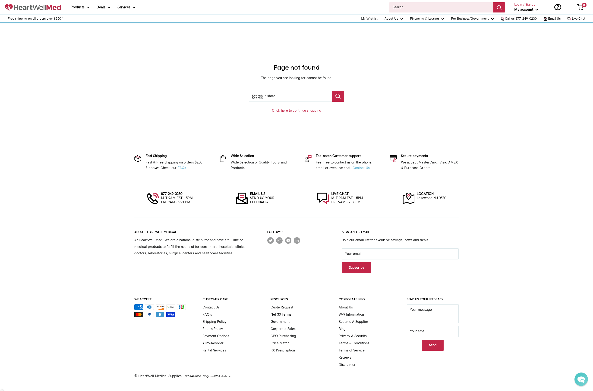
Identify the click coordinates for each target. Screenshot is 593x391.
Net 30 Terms (281, 314)
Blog (342, 329)
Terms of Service (352, 350)
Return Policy (212, 329)
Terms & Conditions (354, 343)
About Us (391, 18)
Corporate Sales (283, 329)
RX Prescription (283, 350)
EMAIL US (257, 194)
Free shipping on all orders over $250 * (35, 18)
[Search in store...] (338, 96)
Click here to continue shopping (296, 110)
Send (433, 345)
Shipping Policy (214, 321)
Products (78, 7)
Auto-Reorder (213, 343)
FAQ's (207, 314)
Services (123, 7)
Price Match (280, 343)
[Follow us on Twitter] (270, 240)
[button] (581, 379)
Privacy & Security (353, 336)
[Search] (499, 7)
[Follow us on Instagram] (279, 240)
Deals (101, 7)
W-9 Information (351, 314)
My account (524, 9)
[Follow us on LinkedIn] (297, 240)
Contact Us (361, 168)
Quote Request (282, 307)
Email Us (554, 18)
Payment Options (215, 336)
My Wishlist (369, 18)
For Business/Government (470, 18)
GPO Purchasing (283, 336)
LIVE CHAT (340, 194)
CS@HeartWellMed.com (217, 376)
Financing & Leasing (424, 18)
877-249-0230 (171, 194)
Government (280, 321)
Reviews (345, 357)
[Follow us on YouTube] (288, 240)
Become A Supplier (353, 321)
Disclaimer (347, 364)
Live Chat (578, 18)
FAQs (181, 168)
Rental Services (214, 350)
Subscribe (356, 267)
